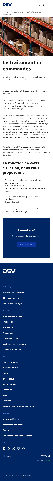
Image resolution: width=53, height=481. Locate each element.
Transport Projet (11, 338)
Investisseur (8, 378)
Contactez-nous (26, 244)
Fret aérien (8, 321)
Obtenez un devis (11, 297)
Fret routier (8, 332)
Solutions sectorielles (13, 316)
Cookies (6, 430)
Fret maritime (9, 327)
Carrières (7, 373)
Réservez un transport (13, 292)
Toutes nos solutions (11, 12)
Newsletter (8, 400)
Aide (5, 395)
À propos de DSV (10, 367)
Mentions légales (11, 419)
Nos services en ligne (12, 303)
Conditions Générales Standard (17, 435)
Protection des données (14, 424)
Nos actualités (9, 384)
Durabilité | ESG (10, 389)
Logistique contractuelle (14, 343)
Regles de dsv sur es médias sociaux (19, 406)
